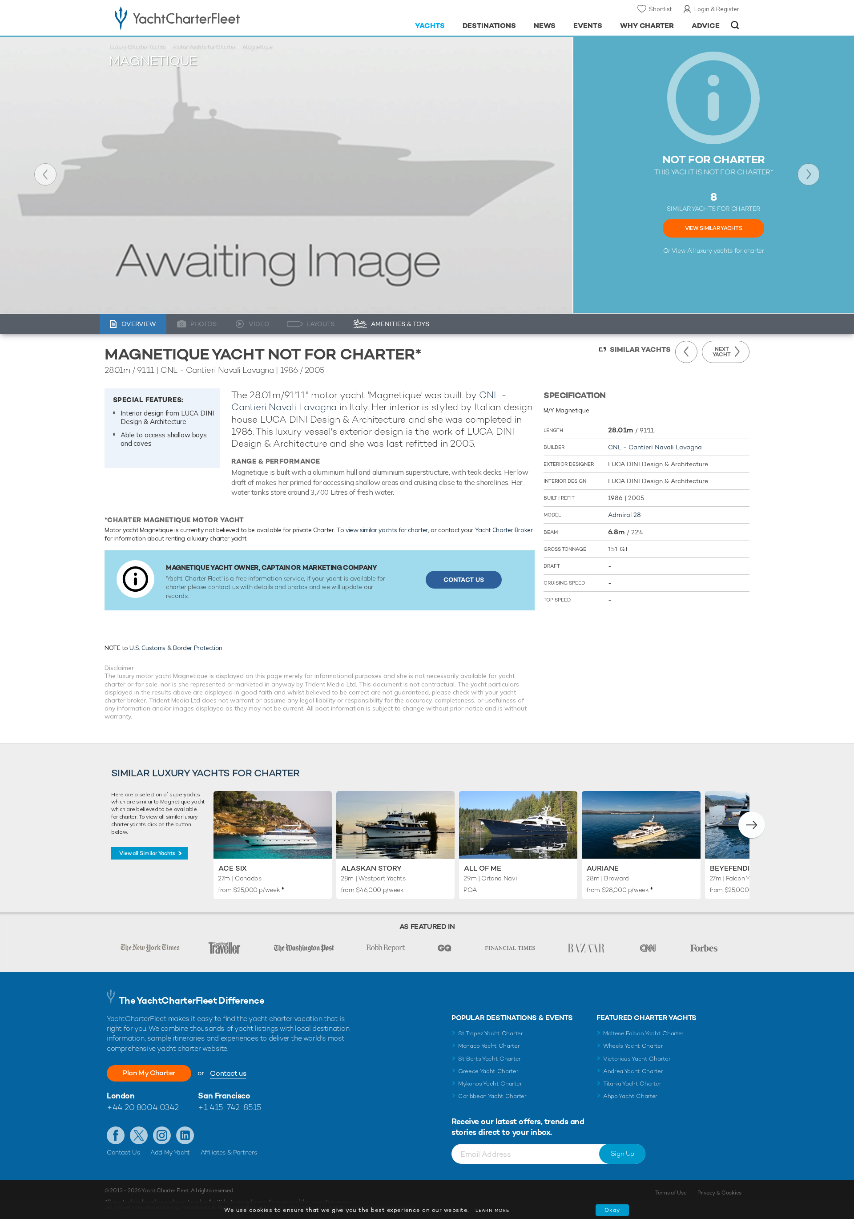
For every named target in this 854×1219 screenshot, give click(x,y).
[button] (751, 824)
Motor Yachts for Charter (204, 46)
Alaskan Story (371, 868)
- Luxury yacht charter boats (205, 18)
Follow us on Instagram (162, 1135)
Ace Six (232, 868)
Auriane (603, 868)
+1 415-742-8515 (229, 1107)
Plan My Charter (149, 1073)
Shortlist (660, 8)
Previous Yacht (45, 174)
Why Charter (647, 25)
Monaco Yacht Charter (489, 1045)
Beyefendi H (733, 868)
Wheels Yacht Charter (633, 1045)
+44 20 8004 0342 (143, 1107)
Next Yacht (809, 174)
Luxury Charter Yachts (137, 46)
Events (587, 25)
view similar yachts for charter (387, 530)
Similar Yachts (640, 349)
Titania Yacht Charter (632, 1083)
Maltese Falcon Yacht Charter (643, 1033)
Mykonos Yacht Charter (490, 1083)
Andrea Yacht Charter (633, 1071)
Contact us (228, 1073)
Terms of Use (670, 1192)
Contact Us (463, 580)
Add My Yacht (170, 1152)
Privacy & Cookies (719, 1192)
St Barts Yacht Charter (489, 1058)
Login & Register (716, 8)
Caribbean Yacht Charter (492, 1096)
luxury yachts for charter (729, 250)
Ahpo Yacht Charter (630, 1096)
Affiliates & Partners (229, 1152)
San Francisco (224, 1095)
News (545, 25)
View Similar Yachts (713, 228)
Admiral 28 (624, 515)
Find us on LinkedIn (185, 1135)
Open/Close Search (735, 25)
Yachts (430, 25)
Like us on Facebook (116, 1135)
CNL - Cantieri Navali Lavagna (655, 447)
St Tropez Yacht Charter (490, 1033)
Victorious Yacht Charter (636, 1058)
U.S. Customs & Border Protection (175, 648)
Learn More (492, 1210)
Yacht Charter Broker (504, 530)
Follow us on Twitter (139, 1135)
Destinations (489, 25)
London (120, 1095)
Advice (706, 25)
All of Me (482, 868)
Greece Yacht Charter (488, 1071)
